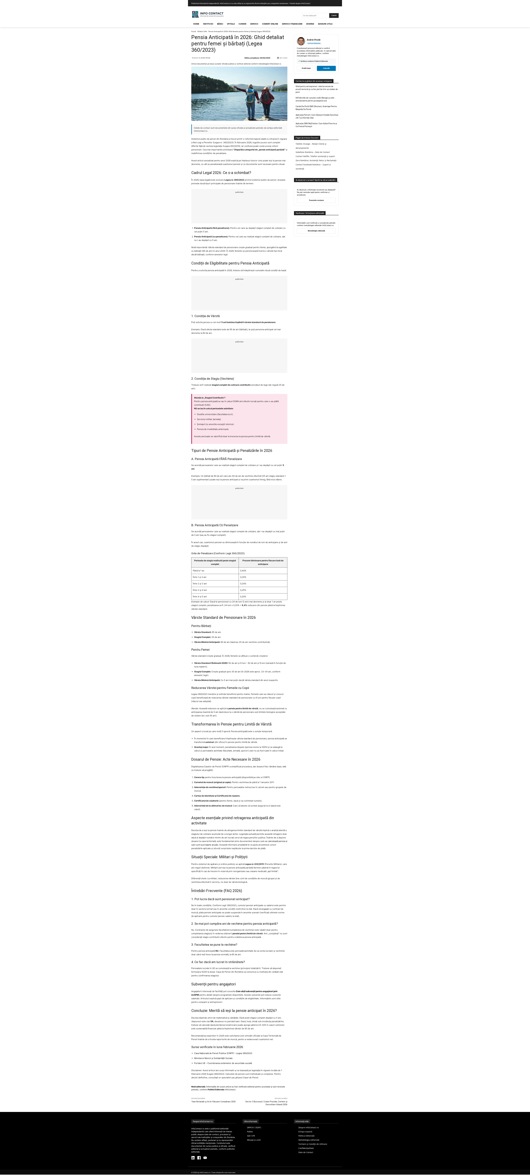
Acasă (193, 31)
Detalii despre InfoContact (300, 3)
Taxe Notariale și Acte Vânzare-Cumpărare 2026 (213, 1101)
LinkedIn (326, 68)
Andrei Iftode (205, 58)
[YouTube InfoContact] (205, 1158)
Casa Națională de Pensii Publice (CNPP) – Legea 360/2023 (223, 1053)
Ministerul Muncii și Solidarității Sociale (213, 1058)
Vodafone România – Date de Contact (313, 152)
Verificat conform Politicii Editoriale (313, 61)
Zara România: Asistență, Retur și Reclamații (316, 160)
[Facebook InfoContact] (199, 1158)
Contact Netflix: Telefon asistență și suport (315, 156)
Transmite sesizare (316, 200)
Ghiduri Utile (202, 31)
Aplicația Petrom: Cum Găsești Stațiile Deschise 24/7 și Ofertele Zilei (317, 116)
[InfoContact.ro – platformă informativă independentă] (207, 18)
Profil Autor (306, 68)
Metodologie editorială (316, 231)
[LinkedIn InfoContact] (193, 1158)
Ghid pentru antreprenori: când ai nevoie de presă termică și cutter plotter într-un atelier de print (317, 89)
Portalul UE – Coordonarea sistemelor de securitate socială (223, 1063)
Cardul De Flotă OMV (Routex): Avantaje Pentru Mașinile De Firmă (316, 107)
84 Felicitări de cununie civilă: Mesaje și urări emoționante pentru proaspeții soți (315, 99)
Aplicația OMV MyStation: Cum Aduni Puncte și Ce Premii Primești (316, 124)
